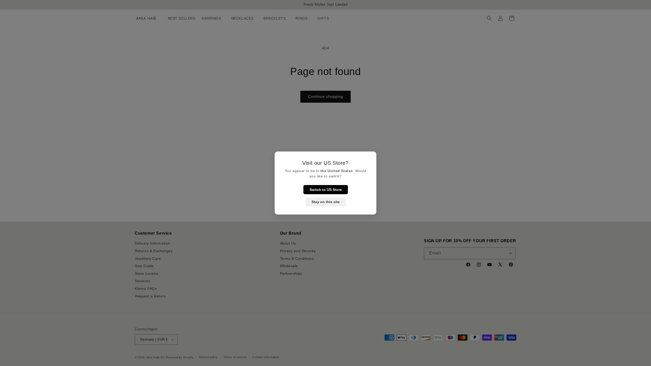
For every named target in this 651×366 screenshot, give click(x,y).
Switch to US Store (325, 190)
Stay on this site (326, 202)
